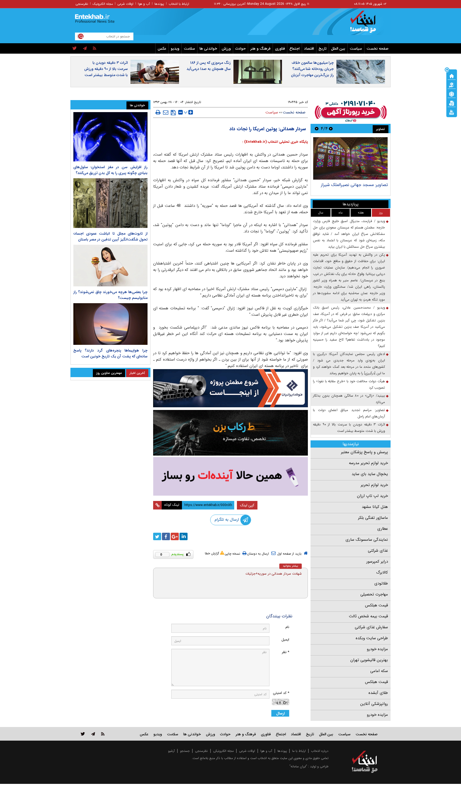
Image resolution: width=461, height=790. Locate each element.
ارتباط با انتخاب (179, 3)
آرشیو (171, 750)
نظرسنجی (81, 3)
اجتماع (294, 49)
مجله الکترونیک (103, 3)
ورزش (226, 49)
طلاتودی (381, 583)
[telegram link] (93, 734)
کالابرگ (382, 572)
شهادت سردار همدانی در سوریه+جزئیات (273, 573)
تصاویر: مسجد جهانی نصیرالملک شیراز (354, 184)
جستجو (185, 750)
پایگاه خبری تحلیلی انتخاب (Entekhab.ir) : (275, 142)
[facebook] (166, 536)
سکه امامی (379, 671)
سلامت (189, 49)
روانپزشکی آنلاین (374, 704)
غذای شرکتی (378, 550)
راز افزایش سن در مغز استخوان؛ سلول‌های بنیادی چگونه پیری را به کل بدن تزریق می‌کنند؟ (110, 170)
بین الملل (338, 49)
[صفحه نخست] (452, 76)
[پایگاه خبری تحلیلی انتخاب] (367, 24)
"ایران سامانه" (298, 766)
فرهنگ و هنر (260, 49)
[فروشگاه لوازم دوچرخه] (230, 433)
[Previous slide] (331, 128)
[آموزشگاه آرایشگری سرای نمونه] (230, 476)
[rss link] (102, 734)
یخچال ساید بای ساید (370, 474)
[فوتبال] (452, 94)
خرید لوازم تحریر (374, 485)
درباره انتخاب (319, 750)
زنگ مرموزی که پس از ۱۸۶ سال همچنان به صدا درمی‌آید (208, 66)
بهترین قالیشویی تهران (369, 660)
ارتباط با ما (299, 750)
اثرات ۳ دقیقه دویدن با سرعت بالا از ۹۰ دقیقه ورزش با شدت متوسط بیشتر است (106, 69)
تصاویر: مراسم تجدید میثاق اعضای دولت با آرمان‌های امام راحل (349, 413)
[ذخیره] (173, 112)
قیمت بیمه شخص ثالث (368, 616)
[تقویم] (452, 103)
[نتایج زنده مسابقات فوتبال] (452, 112)
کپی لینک (247, 505)
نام (287, 627)
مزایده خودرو (377, 649)
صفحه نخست (377, 49)
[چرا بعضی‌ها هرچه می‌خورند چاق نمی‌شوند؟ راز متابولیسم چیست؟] (110, 265)
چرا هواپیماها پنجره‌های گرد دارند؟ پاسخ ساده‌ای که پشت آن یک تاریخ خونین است (110, 353)
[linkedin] (184, 536)
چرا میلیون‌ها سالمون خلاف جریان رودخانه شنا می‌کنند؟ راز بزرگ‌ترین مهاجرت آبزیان (312, 69)
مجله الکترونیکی (223, 750)
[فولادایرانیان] (230, 388)
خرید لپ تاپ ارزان (372, 496)
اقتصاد (309, 49)
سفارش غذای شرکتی (371, 627)
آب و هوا (144, 3)
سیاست (356, 49)
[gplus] (175, 536)
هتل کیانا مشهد (375, 507)
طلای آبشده (378, 693)
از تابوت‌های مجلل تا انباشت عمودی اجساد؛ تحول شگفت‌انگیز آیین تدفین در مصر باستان (110, 236)
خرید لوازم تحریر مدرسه (368, 463)
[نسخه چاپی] (158, 112)
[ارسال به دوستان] (165, 112)
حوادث (240, 49)
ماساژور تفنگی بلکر (373, 518)
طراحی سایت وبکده (372, 638)
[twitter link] (83, 734)
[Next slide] (317, 128)
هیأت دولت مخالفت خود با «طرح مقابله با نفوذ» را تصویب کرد (349, 384)
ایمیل (285, 639)
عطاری (382, 529)
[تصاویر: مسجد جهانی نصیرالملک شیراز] (350, 158)
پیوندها (159, 3)
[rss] (94, 48)
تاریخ (323, 49)
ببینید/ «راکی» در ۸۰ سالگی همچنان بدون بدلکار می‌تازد (349, 399)
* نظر (285, 652)
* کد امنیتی (281, 693)
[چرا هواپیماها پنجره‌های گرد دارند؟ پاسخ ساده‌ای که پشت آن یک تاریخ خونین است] (110, 324)
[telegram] (85, 48)
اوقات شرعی (125, 3)
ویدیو (175, 49)
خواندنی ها (208, 49)
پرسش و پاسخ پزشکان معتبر (364, 452)
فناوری (280, 49)
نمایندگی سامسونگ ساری (366, 539)
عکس (162, 49)
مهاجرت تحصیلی (374, 594)
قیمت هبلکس (376, 605)
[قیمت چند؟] (452, 85)
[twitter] (74, 48)
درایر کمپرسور (377, 561)
